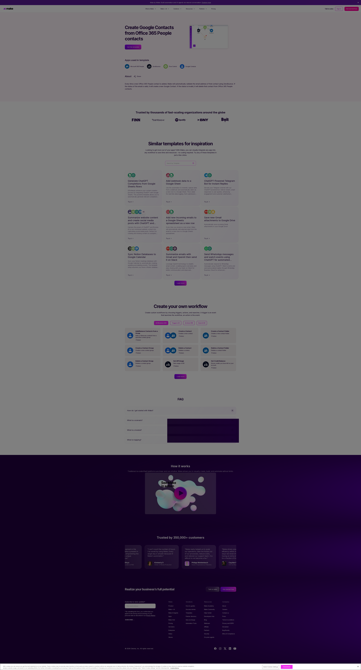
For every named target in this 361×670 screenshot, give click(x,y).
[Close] (358, 666)
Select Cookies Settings (270, 667)
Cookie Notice (174, 668)
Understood (286, 667)
